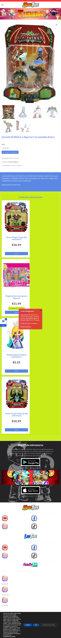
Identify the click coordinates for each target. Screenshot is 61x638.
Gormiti (10, 162)
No (36, 625)
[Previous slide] (4, 477)
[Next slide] (56, 477)
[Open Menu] (2, 5)
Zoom (16, 253)
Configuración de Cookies (9, 636)
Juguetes (15, 162)
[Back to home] (30, 5)
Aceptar (28, 625)
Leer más (16, 249)
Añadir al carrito (11, 152)
